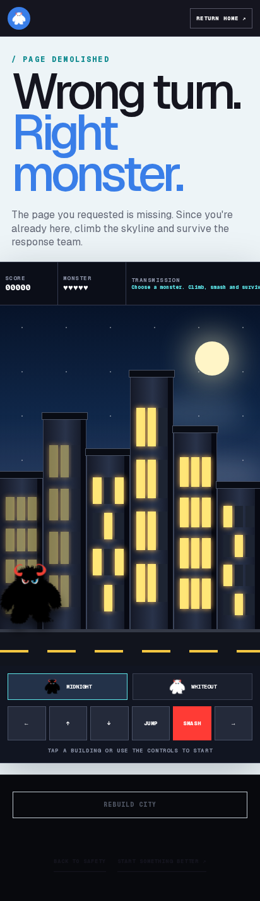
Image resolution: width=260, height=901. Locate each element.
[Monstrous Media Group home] (19, 18)
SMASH (192, 723)
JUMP (151, 723)
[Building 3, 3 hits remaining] (108, 544)
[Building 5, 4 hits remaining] (195, 533)
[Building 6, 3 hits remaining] (239, 561)
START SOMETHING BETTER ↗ (162, 861)
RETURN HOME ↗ (221, 18)
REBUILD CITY (130, 804)
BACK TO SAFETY (80, 861)
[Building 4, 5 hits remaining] (152, 505)
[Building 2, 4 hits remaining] (65, 526)
